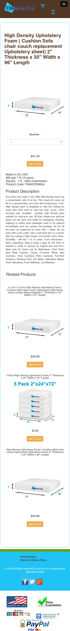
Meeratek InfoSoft (35, 571)
